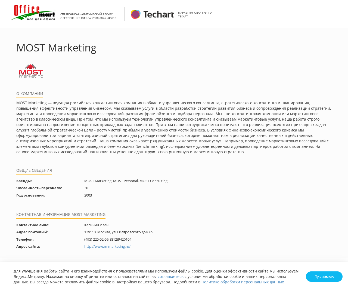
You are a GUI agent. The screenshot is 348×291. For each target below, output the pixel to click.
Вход (335, 17)
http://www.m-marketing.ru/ (107, 246)
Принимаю (324, 276)
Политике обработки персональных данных (242, 281)
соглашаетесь (171, 276)
